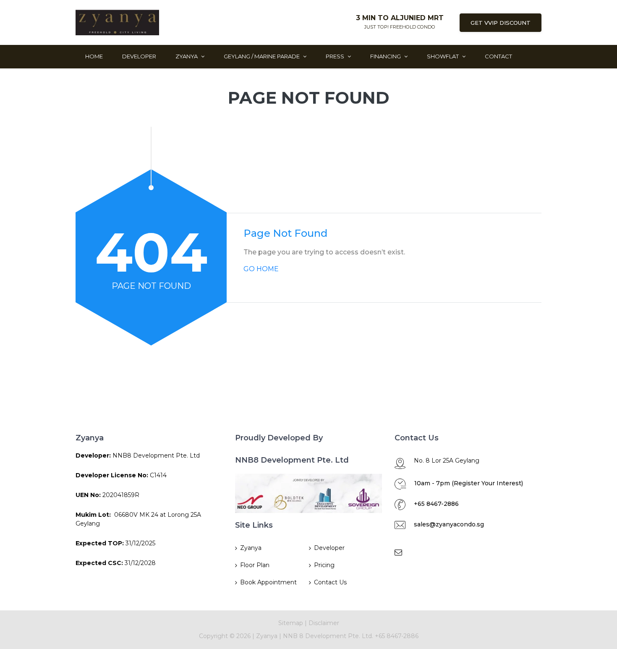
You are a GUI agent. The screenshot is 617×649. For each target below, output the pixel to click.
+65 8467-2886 (436, 504)
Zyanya (187, 56)
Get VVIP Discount (501, 22)
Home (94, 56)
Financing (386, 56)
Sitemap (290, 623)
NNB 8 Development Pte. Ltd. (329, 636)
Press (335, 56)
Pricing (324, 565)
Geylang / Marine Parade (262, 56)
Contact (498, 56)
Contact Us (330, 582)
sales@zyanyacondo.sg (449, 524)
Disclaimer (323, 623)
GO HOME (261, 269)
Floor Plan (254, 565)
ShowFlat (443, 56)
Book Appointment (268, 582)
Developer (139, 56)
